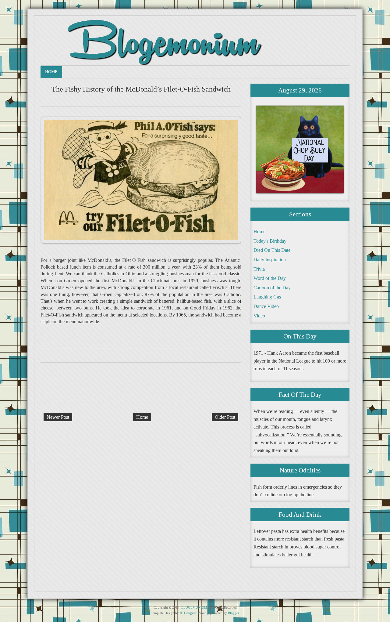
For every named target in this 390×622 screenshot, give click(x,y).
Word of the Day (270, 278)
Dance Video (266, 306)
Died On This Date (272, 250)
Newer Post (58, 417)
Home (51, 72)
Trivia (259, 269)
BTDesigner (188, 613)
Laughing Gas (267, 296)
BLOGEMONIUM (194, 607)
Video (259, 315)
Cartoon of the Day (272, 287)
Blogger (233, 613)
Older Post (225, 417)
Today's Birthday (270, 241)
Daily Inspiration (270, 259)
